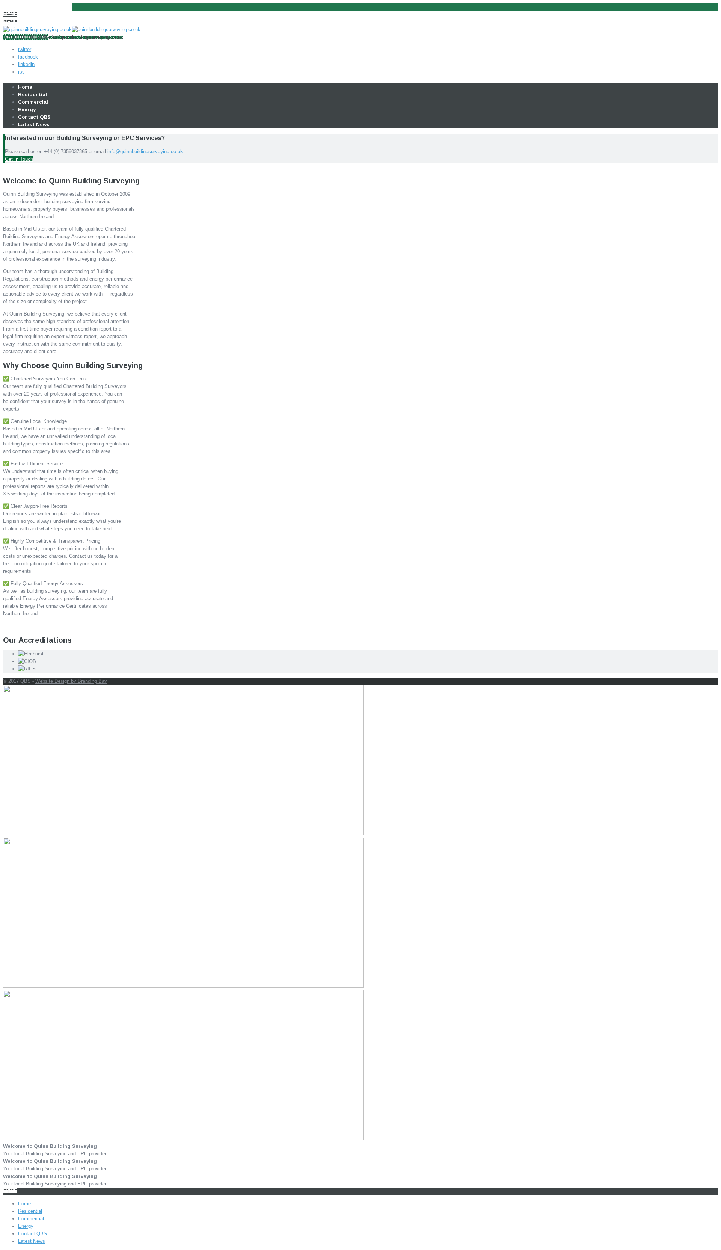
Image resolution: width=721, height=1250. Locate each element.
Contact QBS (34, 117)
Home (25, 87)
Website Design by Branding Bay (71, 681)
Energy (27, 109)
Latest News (34, 124)
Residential (32, 94)
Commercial (33, 102)
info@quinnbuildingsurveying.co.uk (145, 151)
